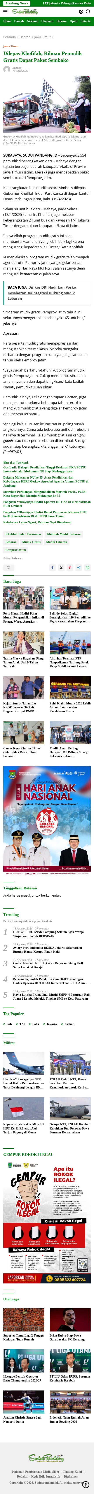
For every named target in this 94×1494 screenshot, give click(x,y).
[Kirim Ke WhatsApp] (87, 567)
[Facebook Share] (52, 567)
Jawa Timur (11, 46)
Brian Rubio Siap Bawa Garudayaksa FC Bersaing (67, 1337)
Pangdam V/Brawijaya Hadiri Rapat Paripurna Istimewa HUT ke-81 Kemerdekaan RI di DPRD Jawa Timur (45, 514)
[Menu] (6, 11)
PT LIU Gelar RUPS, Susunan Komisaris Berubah (70, 1378)
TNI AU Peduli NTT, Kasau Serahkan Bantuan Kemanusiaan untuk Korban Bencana (69, 1084)
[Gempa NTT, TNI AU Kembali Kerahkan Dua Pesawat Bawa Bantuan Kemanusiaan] (70, 1108)
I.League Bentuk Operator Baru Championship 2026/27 (22, 1378)
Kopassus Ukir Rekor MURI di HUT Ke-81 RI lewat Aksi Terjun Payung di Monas (23, 1128)
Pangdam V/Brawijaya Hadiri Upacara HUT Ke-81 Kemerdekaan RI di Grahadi (47, 504)
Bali (9, 1024)
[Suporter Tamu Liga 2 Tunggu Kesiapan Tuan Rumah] (23, 1319)
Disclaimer (71, 1476)
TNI (22, 1024)
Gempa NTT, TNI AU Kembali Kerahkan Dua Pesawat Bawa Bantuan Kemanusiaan (70, 1128)
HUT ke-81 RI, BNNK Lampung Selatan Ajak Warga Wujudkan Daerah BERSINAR (48, 934)
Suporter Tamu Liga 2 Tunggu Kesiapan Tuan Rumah (23, 1337)
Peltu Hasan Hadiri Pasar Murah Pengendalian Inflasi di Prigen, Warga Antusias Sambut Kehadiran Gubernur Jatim (23, 618)
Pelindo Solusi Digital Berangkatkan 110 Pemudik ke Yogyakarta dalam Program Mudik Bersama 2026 (70, 618)
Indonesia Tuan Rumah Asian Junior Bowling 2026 (69, 1419)
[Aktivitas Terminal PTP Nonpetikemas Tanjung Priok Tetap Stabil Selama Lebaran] (70, 642)
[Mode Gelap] (81, 11)
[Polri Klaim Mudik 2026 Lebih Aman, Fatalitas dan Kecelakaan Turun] (70, 687)
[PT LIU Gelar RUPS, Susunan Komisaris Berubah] (70, 1360)
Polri (35, 1024)
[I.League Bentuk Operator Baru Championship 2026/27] (23, 1360)
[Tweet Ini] (61, 567)
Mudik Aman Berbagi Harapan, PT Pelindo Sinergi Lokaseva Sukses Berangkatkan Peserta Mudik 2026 (69, 753)
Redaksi (16, 68)
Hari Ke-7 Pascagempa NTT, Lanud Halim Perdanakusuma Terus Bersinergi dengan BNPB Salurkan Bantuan (23, 1084)
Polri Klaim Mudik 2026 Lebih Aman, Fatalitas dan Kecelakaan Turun (70, 707)
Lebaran (11, 542)
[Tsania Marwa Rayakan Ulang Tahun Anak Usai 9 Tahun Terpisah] (23, 642)
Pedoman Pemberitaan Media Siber (35, 1471)
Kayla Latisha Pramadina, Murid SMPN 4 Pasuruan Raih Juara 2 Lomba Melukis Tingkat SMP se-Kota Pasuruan (52, 996)
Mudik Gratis (31, 542)
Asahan (69, 1024)
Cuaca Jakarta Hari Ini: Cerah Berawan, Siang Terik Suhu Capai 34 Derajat (48, 965)
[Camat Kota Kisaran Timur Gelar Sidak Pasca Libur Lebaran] (23, 732)
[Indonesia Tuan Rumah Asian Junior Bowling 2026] (70, 1402)
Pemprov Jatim (15, 550)
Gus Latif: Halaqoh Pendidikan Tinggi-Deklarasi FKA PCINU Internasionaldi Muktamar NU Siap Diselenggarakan (44, 469)
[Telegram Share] (78, 567)
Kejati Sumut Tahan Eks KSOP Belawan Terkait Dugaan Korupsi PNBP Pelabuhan (19, 708)
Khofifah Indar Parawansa (23, 534)
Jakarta (52, 1024)
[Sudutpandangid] (25, 11)
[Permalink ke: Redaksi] (6, 69)
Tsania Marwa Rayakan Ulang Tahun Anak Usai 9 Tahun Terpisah (23, 662)
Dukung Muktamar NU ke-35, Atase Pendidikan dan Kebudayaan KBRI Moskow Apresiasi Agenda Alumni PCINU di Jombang (46, 481)
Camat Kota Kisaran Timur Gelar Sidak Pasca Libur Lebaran (21, 752)
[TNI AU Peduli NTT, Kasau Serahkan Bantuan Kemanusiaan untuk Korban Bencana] (70, 1063)
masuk (26, 895)
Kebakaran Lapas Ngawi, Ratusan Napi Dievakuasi (37, 522)
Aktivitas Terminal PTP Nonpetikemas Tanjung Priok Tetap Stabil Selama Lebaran (69, 662)
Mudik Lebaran (56, 542)
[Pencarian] (88, 11)
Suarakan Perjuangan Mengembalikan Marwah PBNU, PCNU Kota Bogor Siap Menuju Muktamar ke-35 (44, 493)
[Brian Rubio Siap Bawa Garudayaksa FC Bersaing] (70, 1319)
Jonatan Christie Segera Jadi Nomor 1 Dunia (22, 1419)
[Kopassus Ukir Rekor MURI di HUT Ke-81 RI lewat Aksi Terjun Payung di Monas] (23, 1108)
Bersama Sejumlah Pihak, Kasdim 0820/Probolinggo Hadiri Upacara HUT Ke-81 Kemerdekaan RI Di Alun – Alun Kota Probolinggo (50, 981)
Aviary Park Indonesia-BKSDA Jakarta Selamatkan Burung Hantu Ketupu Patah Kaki (47, 949)
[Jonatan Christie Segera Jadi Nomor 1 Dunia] (23, 1402)
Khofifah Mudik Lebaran (64, 534)
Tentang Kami (72, 1471)
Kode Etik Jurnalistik (45, 1476)
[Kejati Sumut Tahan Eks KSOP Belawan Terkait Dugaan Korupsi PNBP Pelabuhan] (23, 687)
